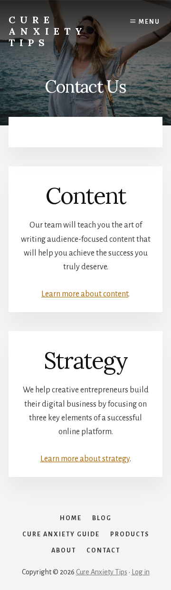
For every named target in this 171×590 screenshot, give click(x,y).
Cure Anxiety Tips (48, 31)
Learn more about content (84, 294)
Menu (149, 22)
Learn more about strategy (85, 459)
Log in (141, 572)
